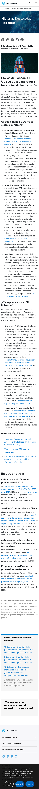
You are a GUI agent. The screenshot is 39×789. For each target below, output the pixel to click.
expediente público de (10, 523)
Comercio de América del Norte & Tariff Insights (17, 9)
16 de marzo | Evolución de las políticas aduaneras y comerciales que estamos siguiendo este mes (18, 650)
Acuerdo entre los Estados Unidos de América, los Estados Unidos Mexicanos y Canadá (20, 459)
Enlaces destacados (9, 737)
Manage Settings (9, 784)
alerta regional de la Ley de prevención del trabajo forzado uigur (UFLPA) (16, 555)
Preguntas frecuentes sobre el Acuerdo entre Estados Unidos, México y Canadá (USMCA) (21, 442)
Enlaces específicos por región (13, 749)
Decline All (29, 784)
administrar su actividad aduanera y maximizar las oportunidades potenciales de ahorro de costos (19, 363)
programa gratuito (28, 492)
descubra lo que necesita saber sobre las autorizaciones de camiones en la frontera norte (19, 414)
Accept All (19, 784)
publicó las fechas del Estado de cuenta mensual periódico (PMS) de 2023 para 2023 (18, 489)
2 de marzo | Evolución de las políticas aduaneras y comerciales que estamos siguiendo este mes (18, 660)
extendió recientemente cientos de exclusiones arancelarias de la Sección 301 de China (18, 518)
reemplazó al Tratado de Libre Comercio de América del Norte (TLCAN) (17, 141)
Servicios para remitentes (11, 743)
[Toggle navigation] (36, 3)
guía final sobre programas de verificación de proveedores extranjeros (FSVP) (17, 579)
